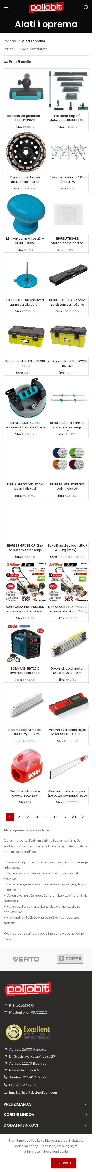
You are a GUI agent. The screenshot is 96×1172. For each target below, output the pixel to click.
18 (55, 817)
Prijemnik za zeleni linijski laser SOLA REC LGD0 (67, 732)
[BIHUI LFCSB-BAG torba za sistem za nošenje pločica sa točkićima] (68, 275)
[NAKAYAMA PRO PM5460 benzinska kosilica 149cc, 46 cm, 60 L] (68, 582)
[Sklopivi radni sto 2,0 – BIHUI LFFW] (68, 152)
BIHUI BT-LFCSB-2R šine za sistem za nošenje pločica (25, 550)
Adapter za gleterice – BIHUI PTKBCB (25, 118)
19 (64, 817)
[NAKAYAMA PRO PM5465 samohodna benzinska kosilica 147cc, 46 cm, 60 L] (26, 582)
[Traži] (86, 7)
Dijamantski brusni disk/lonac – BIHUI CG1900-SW (25, 181)
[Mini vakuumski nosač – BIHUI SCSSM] (26, 215)
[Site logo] (46, 7)
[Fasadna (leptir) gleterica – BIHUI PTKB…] (68, 91)
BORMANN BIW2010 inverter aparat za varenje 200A (25, 672)
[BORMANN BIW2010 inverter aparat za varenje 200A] (26, 643)
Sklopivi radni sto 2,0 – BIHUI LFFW (67, 179)
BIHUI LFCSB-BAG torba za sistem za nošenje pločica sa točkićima (67, 304)
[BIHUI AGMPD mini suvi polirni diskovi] (68, 459)
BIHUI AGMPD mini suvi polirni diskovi (67, 486)
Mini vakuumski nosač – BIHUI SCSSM (25, 240)
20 (74, 817)
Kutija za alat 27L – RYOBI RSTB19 (25, 363)
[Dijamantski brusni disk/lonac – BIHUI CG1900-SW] (26, 152)
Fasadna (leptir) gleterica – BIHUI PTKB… (67, 118)
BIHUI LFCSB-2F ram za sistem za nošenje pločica (67, 427)
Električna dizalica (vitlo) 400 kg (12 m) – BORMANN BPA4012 (67, 550)
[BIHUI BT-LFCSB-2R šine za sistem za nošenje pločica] (26, 521)
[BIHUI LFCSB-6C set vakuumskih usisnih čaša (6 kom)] (26, 398)
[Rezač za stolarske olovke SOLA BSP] (26, 766)
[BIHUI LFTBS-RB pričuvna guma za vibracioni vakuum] (26, 275)
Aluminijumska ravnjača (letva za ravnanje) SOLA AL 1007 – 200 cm (67, 795)
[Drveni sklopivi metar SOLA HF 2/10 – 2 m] (68, 643)
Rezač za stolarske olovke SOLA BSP (25, 793)
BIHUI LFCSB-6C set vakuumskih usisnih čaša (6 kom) (25, 427)
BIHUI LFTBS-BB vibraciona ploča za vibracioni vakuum (67, 242)
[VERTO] (26, 959)
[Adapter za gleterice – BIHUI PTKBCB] (26, 87)
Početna (10, 41)
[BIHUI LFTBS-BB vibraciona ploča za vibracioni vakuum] (68, 214)
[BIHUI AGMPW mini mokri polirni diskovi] (26, 459)
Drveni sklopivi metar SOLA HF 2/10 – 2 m (67, 670)
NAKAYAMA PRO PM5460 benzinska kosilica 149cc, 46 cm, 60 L (67, 611)
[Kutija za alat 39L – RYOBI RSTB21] (68, 336)
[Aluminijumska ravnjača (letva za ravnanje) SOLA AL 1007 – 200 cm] (68, 766)
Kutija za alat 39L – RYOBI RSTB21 (67, 363)
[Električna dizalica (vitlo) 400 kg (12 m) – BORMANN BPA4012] (68, 521)
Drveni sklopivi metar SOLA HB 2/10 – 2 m (25, 732)
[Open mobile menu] (6, 7)
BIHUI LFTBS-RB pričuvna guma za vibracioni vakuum (25, 304)
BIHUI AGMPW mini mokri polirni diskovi (25, 486)
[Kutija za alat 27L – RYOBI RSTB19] (26, 336)
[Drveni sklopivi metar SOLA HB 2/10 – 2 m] (26, 705)
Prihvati (63, 1163)
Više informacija (31, 1163)
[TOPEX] (70, 959)
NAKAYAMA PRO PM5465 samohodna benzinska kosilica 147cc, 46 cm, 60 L (25, 613)
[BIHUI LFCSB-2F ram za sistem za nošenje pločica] (68, 398)
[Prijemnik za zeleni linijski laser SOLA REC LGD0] (68, 705)
